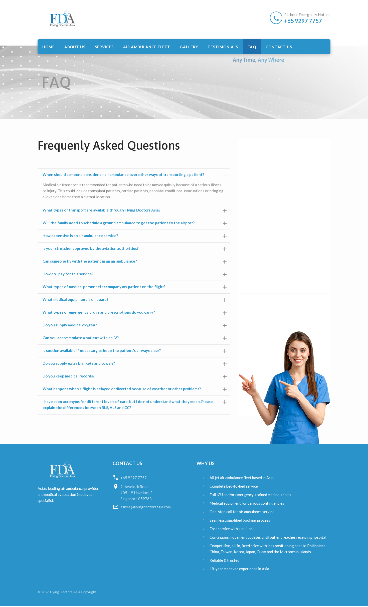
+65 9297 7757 (303, 21)
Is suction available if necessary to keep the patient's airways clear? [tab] (102, 350)
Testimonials (223, 47)
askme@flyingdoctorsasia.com (145, 507)
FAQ (252, 47)
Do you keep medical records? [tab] (68, 376)
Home (48, 47)
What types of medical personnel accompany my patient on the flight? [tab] (104, 286)
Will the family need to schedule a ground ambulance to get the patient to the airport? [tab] (119, 223)
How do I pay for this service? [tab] (68, 274)
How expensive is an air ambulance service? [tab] (80, 235)
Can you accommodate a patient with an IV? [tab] (81, 337)
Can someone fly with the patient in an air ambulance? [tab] (90, 261)
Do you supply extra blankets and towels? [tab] (79, 363)
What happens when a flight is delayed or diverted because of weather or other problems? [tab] (122, 388)
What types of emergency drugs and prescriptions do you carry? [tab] (99, 312)
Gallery (189, 47)
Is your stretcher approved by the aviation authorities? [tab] (90, 248)
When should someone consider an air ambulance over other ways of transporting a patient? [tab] (123, 174)
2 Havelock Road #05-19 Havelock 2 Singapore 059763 (136, 492)
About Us (74, 47)
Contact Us (279, 47)
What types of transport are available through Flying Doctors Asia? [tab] (101, 210)
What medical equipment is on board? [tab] (75, 299)
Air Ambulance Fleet (146, 47)
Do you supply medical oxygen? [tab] (70, 325)
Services (104, 47)
